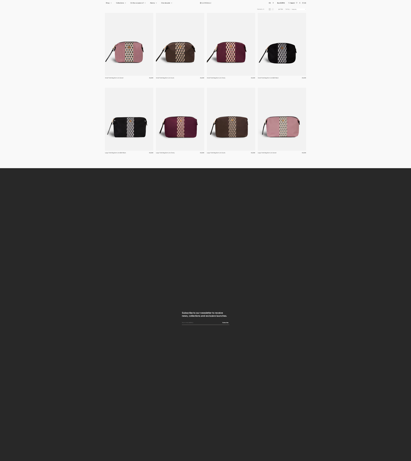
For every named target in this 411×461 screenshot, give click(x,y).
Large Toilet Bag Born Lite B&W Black (115, 153)
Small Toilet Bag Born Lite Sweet (114, 78)
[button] (281, 3)
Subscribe (225, 322)
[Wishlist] (296, 3)
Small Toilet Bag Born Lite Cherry (216, 78)
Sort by (287, 9)
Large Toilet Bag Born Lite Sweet (267, 153)
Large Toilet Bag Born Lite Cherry (165, 153)
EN (270, 3)
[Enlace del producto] (129, 44)
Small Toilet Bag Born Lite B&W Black (268, 78)
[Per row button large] (269, 9)
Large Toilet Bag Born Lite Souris (216, 153)
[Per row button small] (272, 9)
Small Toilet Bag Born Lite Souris (165, 78)
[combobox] (271, 3)
